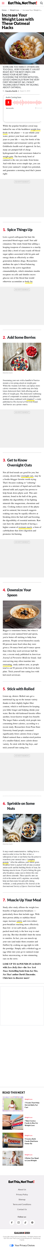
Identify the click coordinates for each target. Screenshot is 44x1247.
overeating (7, 664)
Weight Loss (14, 10)
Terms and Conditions (22, 1204)
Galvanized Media (20, 1236)
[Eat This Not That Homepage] (22, 3)
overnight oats (27, 475)
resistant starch (25, 527)
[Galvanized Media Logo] (22, 1233)
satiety (19, 920)
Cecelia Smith (11, 91)
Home (4, 10)
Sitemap (22, 1199)
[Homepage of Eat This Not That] (21, 1181)
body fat (28, 281)
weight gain (8, 156)
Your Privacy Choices (25, 1245)
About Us (22, 1189)
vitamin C (30, 399)
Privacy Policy (22, 1194)
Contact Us (22, 1209)
